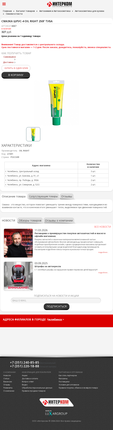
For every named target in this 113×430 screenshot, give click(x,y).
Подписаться (57, 306)
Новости (7, 375)
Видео (25, 384)
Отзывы (66, 196)
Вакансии (7, 381)
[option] (56, 103)
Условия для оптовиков (69, 384)
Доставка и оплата (30, 378)
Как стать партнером (68, 375)
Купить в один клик (16, 68)
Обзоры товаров (30, 220)
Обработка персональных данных (37, 388)
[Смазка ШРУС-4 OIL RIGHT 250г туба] (56, 103)
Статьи (6, 378)
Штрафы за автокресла (48, 266)
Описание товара (13, 196)
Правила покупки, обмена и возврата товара (78, 388)
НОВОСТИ (8, 220)
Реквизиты (8, 388)
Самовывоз (10, 56)
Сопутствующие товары (43, 196)
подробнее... (103, 252)
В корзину (15, 75)
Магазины (63, 378)
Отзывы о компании (59, 220)
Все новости (102, 226)
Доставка (8, 62)
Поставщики (64, 381)
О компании (8, 391)
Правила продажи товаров (33, 391)
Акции (24, 375)
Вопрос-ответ (28, 381)
